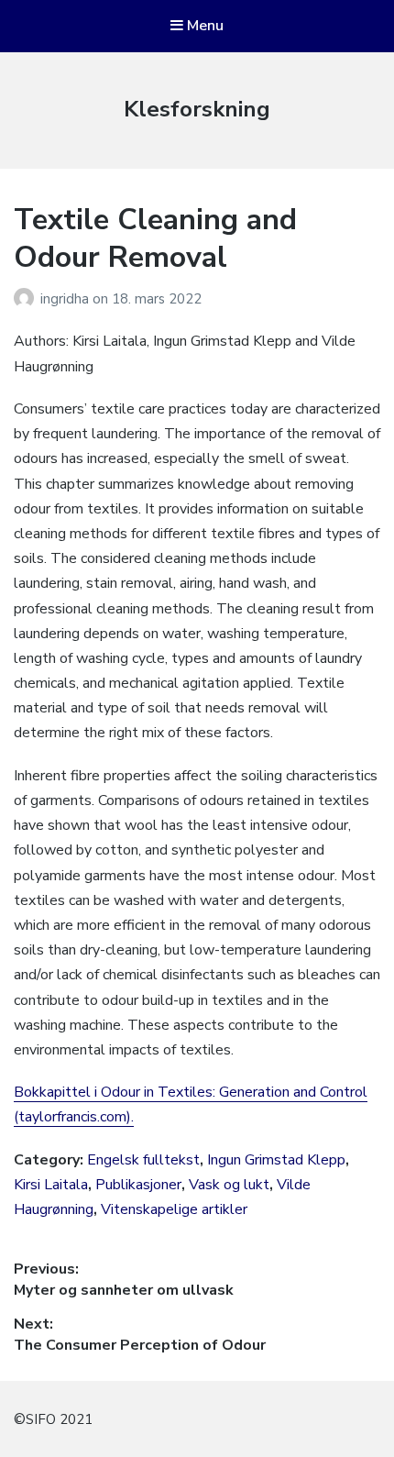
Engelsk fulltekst (143, 1160)
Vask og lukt (229, 1185)
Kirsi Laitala (51, 1185)
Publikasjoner (138, 1185)
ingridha (66, 299)
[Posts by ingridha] (27, 299)
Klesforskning (197, 109)
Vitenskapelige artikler (174, 1209)
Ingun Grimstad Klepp (276, 1160)
